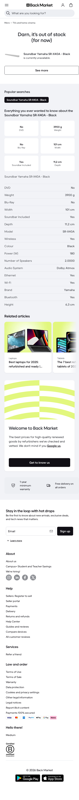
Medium (11, 735)
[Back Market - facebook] (25, 577)
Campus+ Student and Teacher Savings (28, 566)
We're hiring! (13, 571)
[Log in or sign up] (63, 5)
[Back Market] (39, 5)
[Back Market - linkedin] (17, 577)
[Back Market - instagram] (9, 577)
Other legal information (19, 697)
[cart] (71, 5)
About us (11, 561)
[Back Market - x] (33, 577)
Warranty (11, 682)
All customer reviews (18, 636)
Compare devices (16, 631)
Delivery (10, 611)
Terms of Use (13, 672)
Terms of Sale (13, 677)
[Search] (8, 13)
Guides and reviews (17, 626)
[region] (39, 348)
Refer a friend (13, 654)
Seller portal (13, 601)
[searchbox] (42, 13)
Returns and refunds (18, 616)
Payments (11, 606)
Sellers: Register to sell (19, 596)
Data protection (15, 687)
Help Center (13, 621)
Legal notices (13, 702)
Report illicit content (17, 707)
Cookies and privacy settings (22, 692)
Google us (54, 446)
